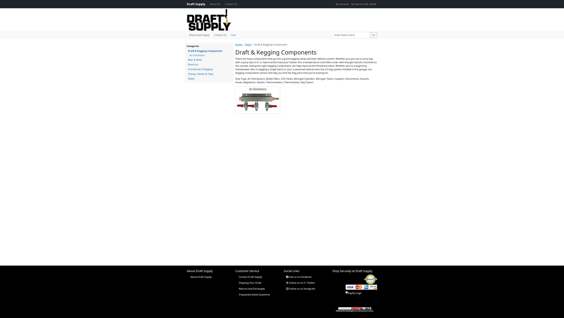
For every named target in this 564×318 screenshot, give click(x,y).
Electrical (193, 64)
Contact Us (231, 4)
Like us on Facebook (300, 277)
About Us (215, 4)
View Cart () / (365, 4)
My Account (342, 4)
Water (191, 78)
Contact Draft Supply (250, 277)
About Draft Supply (201, 277)
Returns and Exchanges (252, 288)
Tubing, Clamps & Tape (200, 74)
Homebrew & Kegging (200, 69)
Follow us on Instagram (301, 288)
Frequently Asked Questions (254, 294)
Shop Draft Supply (199, 35)
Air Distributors (197, 55)
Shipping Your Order (250, 282)
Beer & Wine (195, 59)
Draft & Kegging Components (205, 51)
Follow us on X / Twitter (301, 282)
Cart (233, 35)
